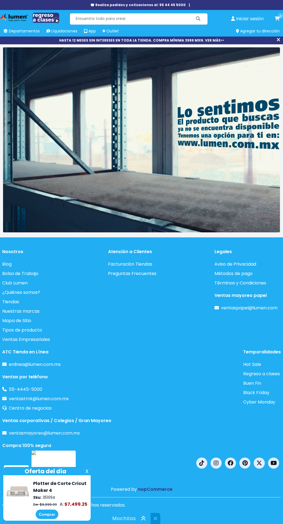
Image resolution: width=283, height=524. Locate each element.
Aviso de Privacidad (235, 264)
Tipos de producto (22, 330)
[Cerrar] (278, 40)
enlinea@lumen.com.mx (35, 364)
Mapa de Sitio (16, 320)
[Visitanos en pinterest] (244, 463)
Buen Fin (252, 383)
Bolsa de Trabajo (20, 273)
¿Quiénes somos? (21, 292)
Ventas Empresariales (26, 339)
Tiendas (10, 302)
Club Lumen (15, 283)
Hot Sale (252, 364)
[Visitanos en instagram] (216, 463)
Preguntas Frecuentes (132, 273)
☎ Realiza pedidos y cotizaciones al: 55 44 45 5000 (138, 4)
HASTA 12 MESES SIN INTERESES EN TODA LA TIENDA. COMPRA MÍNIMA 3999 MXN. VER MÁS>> (141, 40)
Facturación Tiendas (130, 264)
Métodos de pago (233, 273)
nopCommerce (155, 489)
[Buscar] (198, 19)
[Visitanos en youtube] (273, 463)
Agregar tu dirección (259, 31)
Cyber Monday (259, 402)
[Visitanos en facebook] (230, 463)
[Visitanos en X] (259, 463)
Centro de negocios (30, 408)
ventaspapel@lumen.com (249, 308)
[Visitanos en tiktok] (201, 463)
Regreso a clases (261, 374)
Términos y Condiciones (240, 283)
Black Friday (256, 392)
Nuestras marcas (21, 311)
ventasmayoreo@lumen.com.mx (44, 433)
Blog (7, 264)
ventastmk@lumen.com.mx (39, 398)
